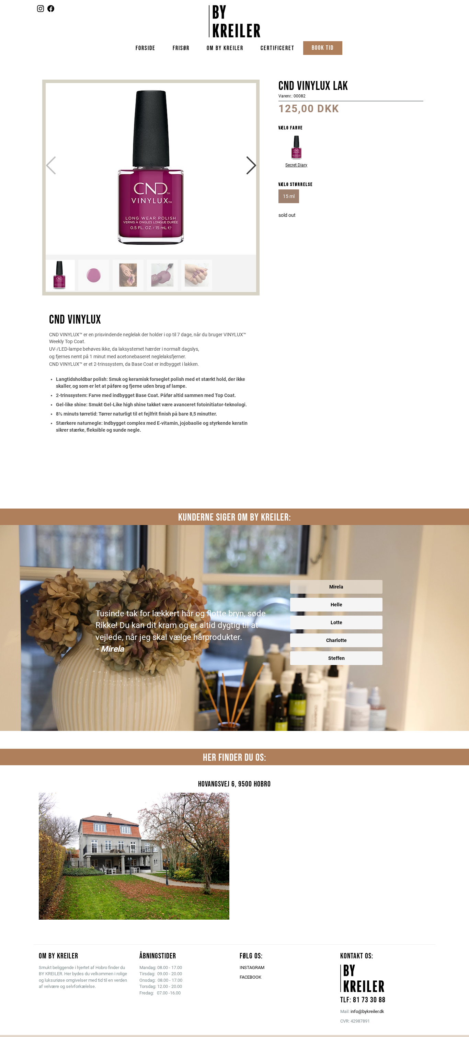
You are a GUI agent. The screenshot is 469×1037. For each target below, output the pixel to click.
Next (251, 165)
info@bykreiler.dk (367, 1011)
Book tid (323, 47)
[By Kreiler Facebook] (50, 10)
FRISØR (181, 48)
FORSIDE (146, 48)
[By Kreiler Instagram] (40, 10)
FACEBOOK (250, 977)
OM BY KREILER (225, 48)
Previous (51, 165)
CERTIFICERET (278, 48)
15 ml (289, 196)
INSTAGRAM (252, 967)
